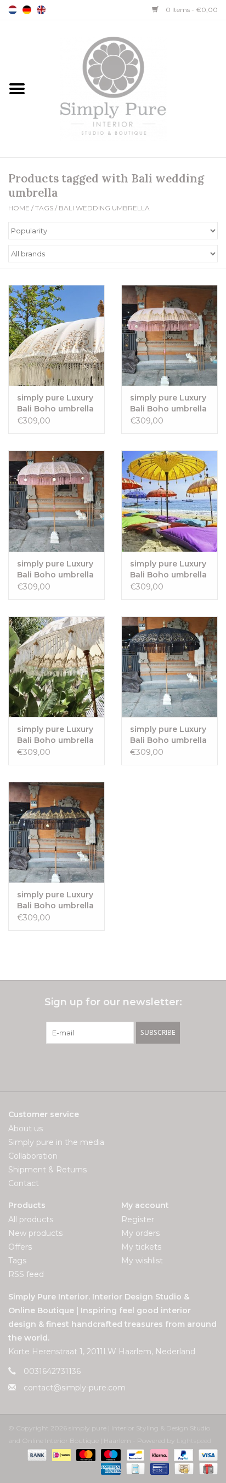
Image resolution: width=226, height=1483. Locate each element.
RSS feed (26, 1274)
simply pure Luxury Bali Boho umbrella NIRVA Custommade (168, 569)
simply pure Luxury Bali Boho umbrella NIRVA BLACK (55, 900)
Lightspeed (194, 1440)
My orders (140, 1233)
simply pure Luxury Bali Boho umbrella (55, 403)
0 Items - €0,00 (191, 9)
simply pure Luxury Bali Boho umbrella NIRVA (55, 735)
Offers (20, 1247)
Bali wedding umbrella (104, 208)
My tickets (141, 1247)
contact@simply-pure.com (75, 1388)
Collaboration (33, 1156)
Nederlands (12, 9)
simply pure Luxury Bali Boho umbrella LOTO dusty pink (55, 569)
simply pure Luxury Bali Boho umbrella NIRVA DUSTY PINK (168, 403)
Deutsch (26, 9)
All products (30, 1219)
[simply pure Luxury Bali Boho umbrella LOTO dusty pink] (56, 500)
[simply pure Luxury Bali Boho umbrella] (56, 335)
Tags (44, 208)
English (41, 9)
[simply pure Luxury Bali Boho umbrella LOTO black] (169, 666)
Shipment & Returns (47, 1170)
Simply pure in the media (56, 1142)
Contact (23, 1183)
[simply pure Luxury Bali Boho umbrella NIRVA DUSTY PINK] (169, 335)
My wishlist (142, 1261)
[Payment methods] (36, 1454)
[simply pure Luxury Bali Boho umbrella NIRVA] (56, 666)
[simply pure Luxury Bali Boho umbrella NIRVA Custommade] (169, 500)
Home (19, 208)
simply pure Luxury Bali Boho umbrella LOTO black (168, 735)
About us (25, 1128)
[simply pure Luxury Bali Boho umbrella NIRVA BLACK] (56, 832)
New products (35, 1233)
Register (137, 1219)
